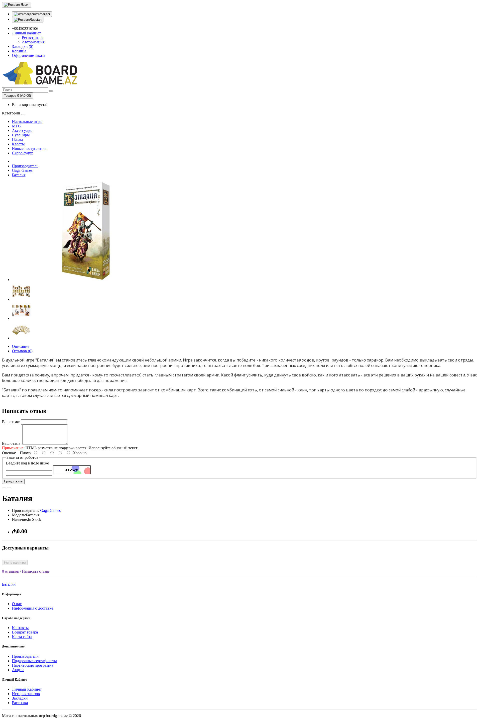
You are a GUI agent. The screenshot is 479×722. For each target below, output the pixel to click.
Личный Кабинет (27, 689)
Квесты (18, 144)
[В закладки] (4, 487)
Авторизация (33, 42)
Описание (20, 346)
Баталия (18, 175)
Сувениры (21, 135)
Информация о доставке (32, 608)
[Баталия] (87, 279)
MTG (16, 126)
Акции (18, 670)
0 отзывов (10, 571)
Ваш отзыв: (11, 443)
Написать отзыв (35, 571)
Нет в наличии (15, 562)
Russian (35, 19)
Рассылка (20, 703)
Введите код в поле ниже (27, 463)
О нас (17, 604)
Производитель (25, 166)
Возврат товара (25, 632)
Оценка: (9, 453)
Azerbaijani (42, 14)
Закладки (20, 698)
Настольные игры (27, 121)
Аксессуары (22, 130)
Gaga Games (22, 170)
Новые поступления (29, 148)
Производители (25, 656)
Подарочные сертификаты (34, 661)
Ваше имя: (11, 422)
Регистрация (32, 37)
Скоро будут (22, 153)
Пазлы (17, 139)
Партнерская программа (32, 665)
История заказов (26, 694)
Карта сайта (22, 636)
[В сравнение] (9, 487)
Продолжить (13, 481)
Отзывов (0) (22, 351)
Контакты (20, 628)
